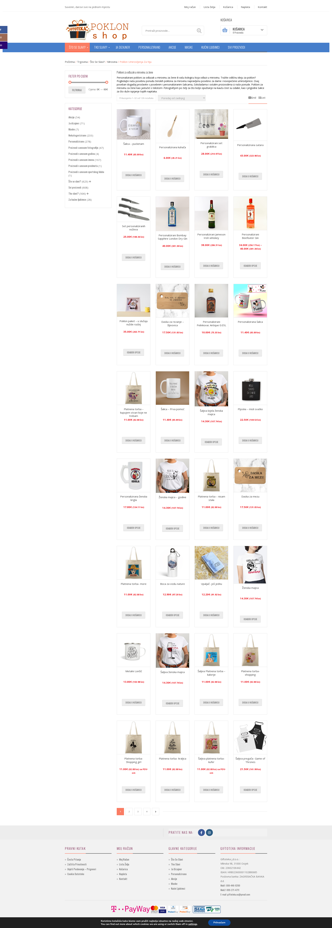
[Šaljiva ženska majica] (172, 650)
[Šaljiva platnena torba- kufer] (211, 737)
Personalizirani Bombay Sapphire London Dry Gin (172, 237)
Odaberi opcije (250, 265)
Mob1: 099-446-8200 (230, 885)
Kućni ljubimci (178, 888)
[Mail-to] (3, 45)
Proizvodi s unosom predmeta (83, 166)
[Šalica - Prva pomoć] (172, 388)
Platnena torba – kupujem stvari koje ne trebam (133, 412)
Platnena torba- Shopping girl (133, 760)
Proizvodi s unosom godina (81, 154)
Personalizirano (76, 141)
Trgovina (82, 61)
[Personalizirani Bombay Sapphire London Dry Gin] (172, 214)
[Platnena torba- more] (133, 562)
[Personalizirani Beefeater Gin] (250, 213)
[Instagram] (3, 37)
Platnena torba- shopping (250, 672)
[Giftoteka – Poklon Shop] (97, 29)
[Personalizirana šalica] (250, 300)
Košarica (228, 7)
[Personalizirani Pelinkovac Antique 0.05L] (211, 300)
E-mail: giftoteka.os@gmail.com (235, 894)
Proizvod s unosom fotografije (83, 147)
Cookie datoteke (75, 874)
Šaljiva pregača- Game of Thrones (250, 760)
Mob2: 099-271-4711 (229, 890)
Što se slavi (177, 859)
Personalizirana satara (250, 145)
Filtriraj (77, 90)
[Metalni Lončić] (133, 650)
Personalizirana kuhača (172, 147)
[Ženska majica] (250, 564)
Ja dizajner (73, 123)
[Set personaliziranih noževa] (133, 209)
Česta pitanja (74, 859)
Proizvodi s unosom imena (81, 160)
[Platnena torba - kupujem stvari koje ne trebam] (133, 388)
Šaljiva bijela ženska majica (211, 412)
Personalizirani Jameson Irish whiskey (211, 236)
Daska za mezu (250, 496)
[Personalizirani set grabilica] (211, 124)
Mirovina (112, 61)
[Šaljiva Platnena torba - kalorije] (211, 650)
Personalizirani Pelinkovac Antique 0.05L (211, 323)
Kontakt (262, 7)
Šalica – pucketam (133, 143)
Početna (70, 61)
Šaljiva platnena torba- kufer (211, 760)
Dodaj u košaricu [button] (134, 175)
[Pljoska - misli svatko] (250, 388)
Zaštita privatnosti (77, 864)
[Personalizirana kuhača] (172, 126)
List (263, 97)
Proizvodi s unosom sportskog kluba (86, 172)
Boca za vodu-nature (172, 584)
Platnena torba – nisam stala (211, 498)
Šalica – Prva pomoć (172, 409)
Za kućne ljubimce (77, 199)
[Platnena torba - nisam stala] (211, 475)
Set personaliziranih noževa (133, 227)
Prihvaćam (219, 922)
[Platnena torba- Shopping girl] (133, 737)
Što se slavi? (97, 61)
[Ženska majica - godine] (172, 476)
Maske (71, 129)
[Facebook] (3, 29)
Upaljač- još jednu (211, 584)
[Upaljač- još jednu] (211, 562)
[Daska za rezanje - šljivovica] (172, 300)
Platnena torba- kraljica (172, 758)
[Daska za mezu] (250, 475)
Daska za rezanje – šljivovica (172, 323)
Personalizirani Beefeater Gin (250, 236)
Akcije (71, 117)
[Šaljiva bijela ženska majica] (211, 388)
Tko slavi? (73, 193)
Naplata (245, 7)
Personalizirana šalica (250, 321)
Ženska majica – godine (172, 497)
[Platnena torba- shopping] (250, 650)
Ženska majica (250, 587)
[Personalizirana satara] (250, 124)
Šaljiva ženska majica (172, 672)
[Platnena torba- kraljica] (172, 737)
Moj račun (190, 7)
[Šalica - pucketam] (133, 124)
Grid (253, 97)
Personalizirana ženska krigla (133, 498)
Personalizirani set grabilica (211, 144)
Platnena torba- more (133, 584)
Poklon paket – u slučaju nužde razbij (133, 322)
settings (192, 924)
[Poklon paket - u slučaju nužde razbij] (133, 300)
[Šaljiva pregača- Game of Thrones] (250, 737)
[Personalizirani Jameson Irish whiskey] (211, 213)
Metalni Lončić (133, 671)
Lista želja (209, 7)
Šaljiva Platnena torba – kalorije (211, 672)
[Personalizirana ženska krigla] (133, 475)
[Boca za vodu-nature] (172, 562)
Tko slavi (175, 864)
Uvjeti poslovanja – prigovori (81, 869)
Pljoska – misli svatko (250, 409)
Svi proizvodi (74, 187)
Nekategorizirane (77, 135)
